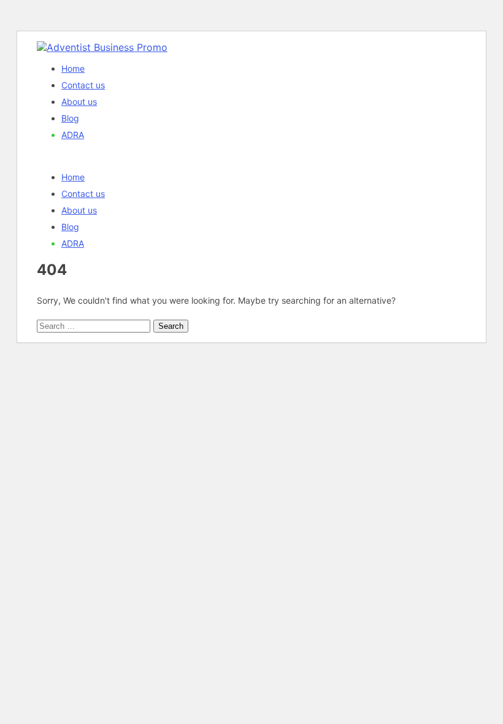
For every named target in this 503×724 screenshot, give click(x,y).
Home (73, 68)
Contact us (83, 85)
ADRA (72, 134)
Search (170, 326)
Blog (70, 118)
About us (79, 101)
